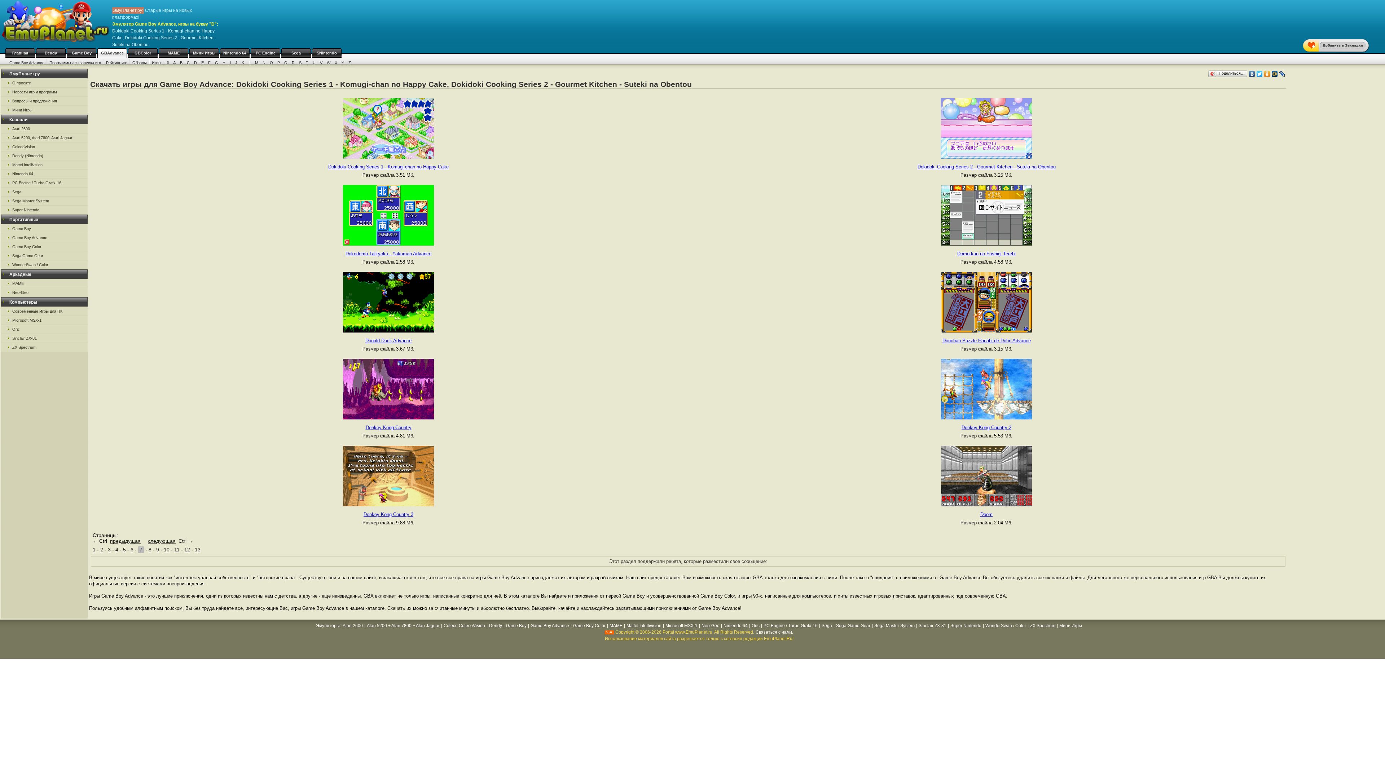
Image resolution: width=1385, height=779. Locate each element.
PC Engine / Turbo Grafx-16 (36, 183)
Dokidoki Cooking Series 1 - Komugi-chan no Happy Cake (388, 167)
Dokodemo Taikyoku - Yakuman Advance (388, 253)
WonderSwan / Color (30, 265)
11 (177, 550)
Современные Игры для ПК (37, 311)
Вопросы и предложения (34, 101)
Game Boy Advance (26, 63)
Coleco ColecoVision (464, 625)
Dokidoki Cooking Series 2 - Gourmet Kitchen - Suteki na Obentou (987, 167)
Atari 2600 (21, 129)
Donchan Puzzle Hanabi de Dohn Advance (986, 340)
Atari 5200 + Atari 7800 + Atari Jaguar (403, 625)
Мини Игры (204, 53)
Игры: (157, 63)
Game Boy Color (26, 247)
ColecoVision (23, 147)
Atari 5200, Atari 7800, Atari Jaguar (42, 138)
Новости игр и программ (34, 92)
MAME (174, 53)
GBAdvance (112, 53)
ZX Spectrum (23, 347)
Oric (16, 329)
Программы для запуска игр (75, 63)
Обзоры (139, 63)
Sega (296, 53)
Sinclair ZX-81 (24, 338)
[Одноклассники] (1267, 74)
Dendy (51, 53)
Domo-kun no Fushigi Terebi (986, 253)
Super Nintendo (25, 210)
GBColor (143, 53)
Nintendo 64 (234, 53)
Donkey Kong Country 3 (388, 514)
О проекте (21, 83)
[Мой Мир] (1275, 74)
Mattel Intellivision (27, 165)
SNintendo (327, 53)
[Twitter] (1259, 74)
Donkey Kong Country (389, 427)
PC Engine (266, 53)
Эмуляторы (328, 625)
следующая (162, 541)
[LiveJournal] (1282, 74)
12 (187, 550)
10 (167, 550)
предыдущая (125, 541)
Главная (20, 53)
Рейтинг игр (116, 63)
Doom (986, 514)
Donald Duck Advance (388, 340)
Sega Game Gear (27, 256)
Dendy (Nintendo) (27, 156)
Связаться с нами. (774, 632)
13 (198, 550)
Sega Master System (30, 201)
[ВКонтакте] (1252, 74)
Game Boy (82, 53)
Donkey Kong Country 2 (986, 427)
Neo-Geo (20, 292)
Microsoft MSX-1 (26, 320)
